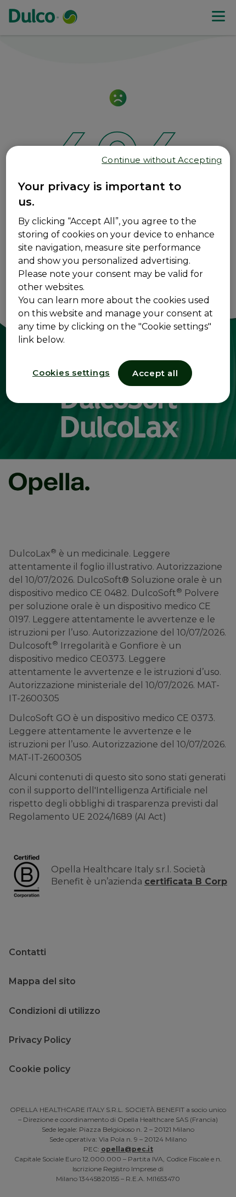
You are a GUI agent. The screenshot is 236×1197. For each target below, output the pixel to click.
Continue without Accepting (162, 160)
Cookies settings (71, 372)
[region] (118, 274)
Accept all (155, 373)
